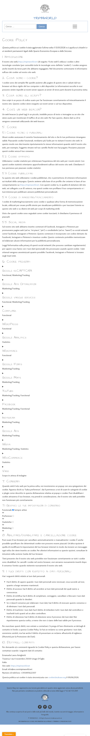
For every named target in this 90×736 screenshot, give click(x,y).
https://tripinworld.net (27, 61)
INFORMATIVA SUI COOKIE (26, 721)
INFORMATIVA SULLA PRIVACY (43, 721)
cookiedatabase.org (57, 677)
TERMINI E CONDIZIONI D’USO (62, 721)
